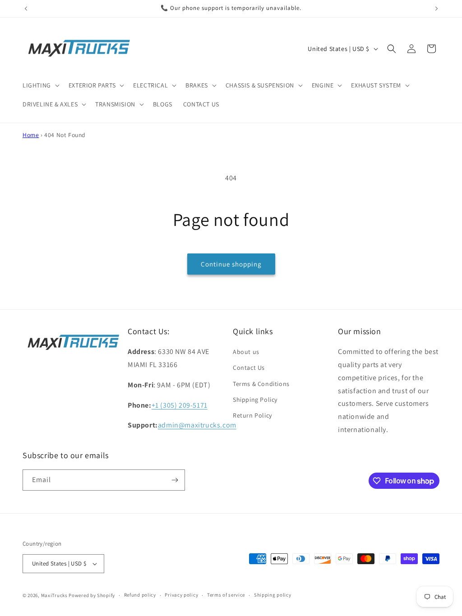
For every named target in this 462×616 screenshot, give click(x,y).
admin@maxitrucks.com (197, 425)
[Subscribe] (175, 480)
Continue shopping (231, 264)
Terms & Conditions (261, 384)
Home (31, 135)
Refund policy (140, 595)
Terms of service (226, 595)
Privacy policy (181, 595)
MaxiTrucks (54, 595)
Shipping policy (272, 595)
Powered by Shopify (92, 595)
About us (246, 352)
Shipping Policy (255, 399)
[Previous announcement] (26, 8)
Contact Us (249, 367)
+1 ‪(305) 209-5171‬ (180, 405)
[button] (40, 85)
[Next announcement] (436, 8)
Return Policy (252, 415)
